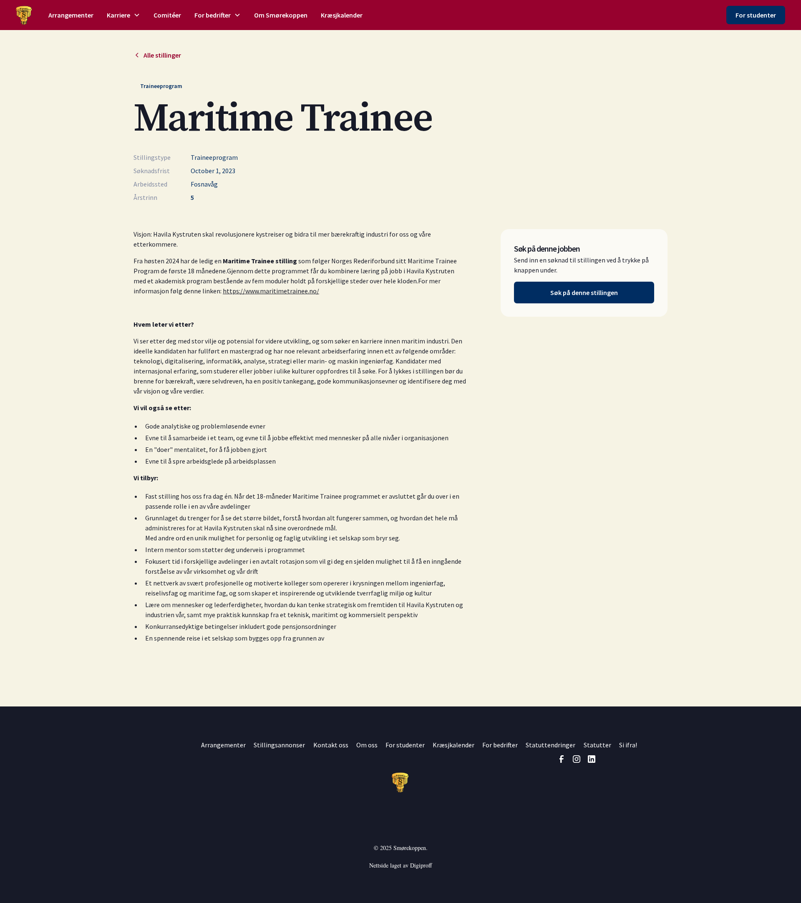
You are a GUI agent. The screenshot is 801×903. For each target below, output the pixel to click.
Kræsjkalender (342, 15)
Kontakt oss (330, 745)
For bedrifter (500, 745)
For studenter (756, 15)
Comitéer (167, 15)
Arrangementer (70, 15)
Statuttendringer (550, 745)
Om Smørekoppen (280, 15)
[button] (123, 15)
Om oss (367, 745)
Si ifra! (628, 745)
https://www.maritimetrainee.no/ (271, 291)
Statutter (597, 745)
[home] (23, 15)
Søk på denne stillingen (584, 292)
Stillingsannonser (279, 745)
